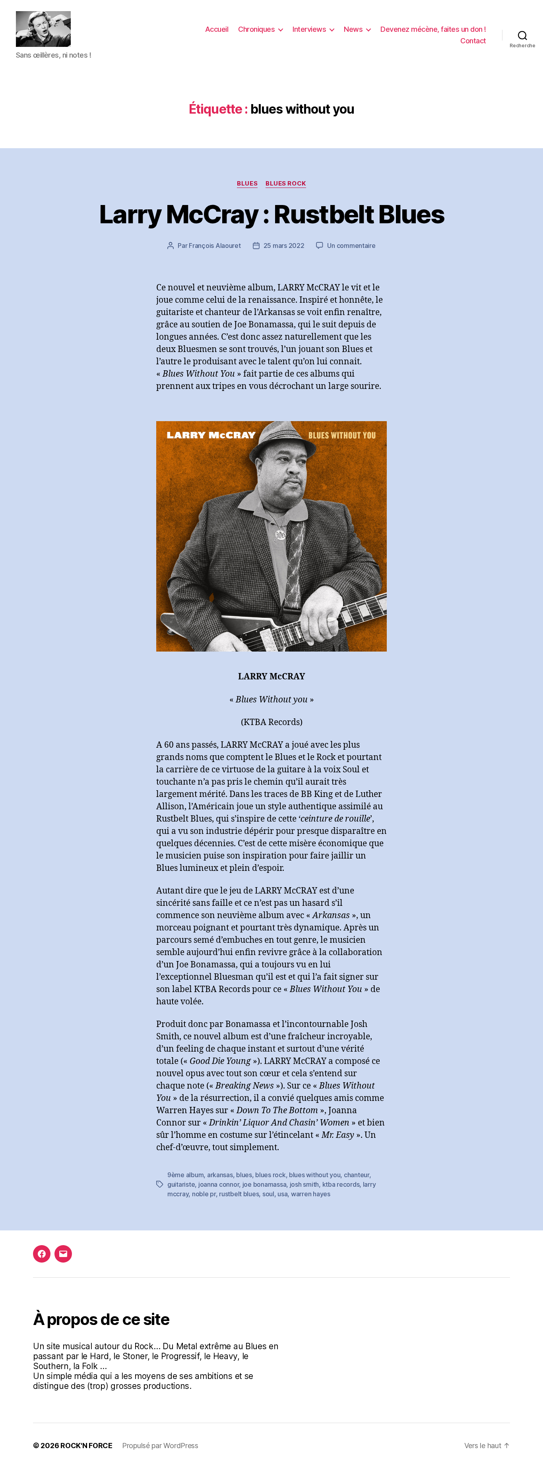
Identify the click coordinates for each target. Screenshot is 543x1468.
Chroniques (256, 29)
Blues (247, 183)
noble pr (204, 1194)
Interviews (309, 29)
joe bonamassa (264, 1184)
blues (244, 1175)
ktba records (341, 1184)
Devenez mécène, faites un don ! (433, 29)
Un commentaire (351, 246)
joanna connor (218, 1184)
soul (268, 1194)
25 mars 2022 (284, 246)
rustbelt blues (239, 1194)
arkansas (220, 1175)
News (353, 29)
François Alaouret (214, 246)
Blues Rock (286, 183)
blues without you (314, 1175)
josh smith (304, 1184)
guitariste (181, 1184)
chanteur (356, 1175)
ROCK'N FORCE (86, 1445)
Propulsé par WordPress (160, 1445)
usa (282, 1194)
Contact (473, 41)
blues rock (270, 1175)
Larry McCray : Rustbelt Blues (271, 214)
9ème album (185, 1175)
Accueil (217, 29)
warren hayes (310, 1194)
